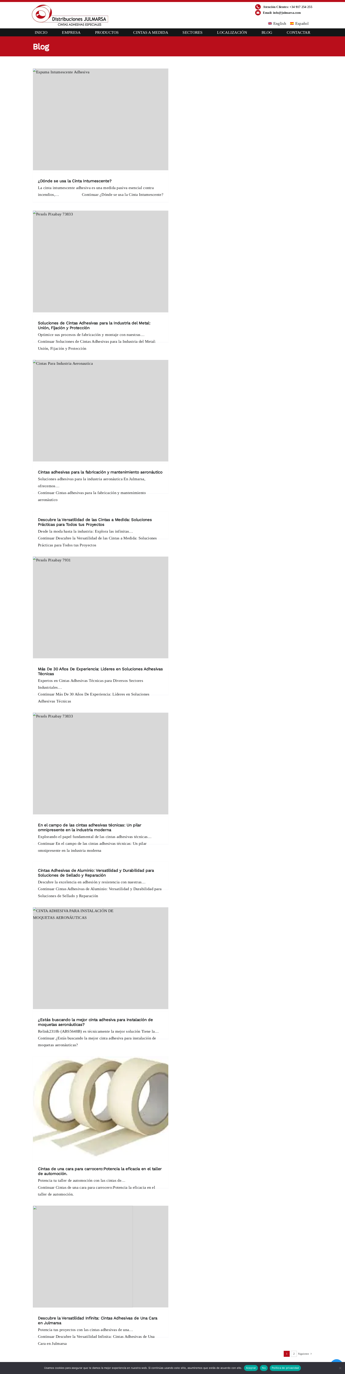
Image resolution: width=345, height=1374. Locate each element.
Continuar (122, 194)
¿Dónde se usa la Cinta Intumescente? (74, 180)
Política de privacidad (285, 1367)
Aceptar (251, 1367)
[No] (340, 1368)
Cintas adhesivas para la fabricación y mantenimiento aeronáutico (100, 472)
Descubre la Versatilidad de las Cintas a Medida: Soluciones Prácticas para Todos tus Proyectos (95, 522)
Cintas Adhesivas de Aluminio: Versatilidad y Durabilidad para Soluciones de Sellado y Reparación (96, 873)
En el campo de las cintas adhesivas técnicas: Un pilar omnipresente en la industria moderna (89, 827)
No (264, 1367)
